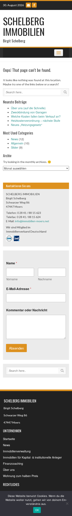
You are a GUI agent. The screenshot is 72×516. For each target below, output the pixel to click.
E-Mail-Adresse (18, 289)
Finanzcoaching (13, 463)
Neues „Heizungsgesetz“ (26, 125)
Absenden (16, 348)
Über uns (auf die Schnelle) (28, 108)
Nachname (45, 279)
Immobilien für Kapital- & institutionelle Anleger (32, 457)
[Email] (28, 5)
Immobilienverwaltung (17, 451)
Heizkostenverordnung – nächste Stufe (35, 121)
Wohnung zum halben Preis (20, 476)
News (14, 139)
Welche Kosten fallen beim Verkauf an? (36, 116)
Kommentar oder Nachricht (26, 310)
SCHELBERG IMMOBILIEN (24, 26)
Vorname (12, 279)
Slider (14, 147)
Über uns (9, 470)
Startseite (9, 439)
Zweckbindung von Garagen (29, 112)
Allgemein (17, 143)
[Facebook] (34, 5)
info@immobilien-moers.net (32, 221)
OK (37, 510)
